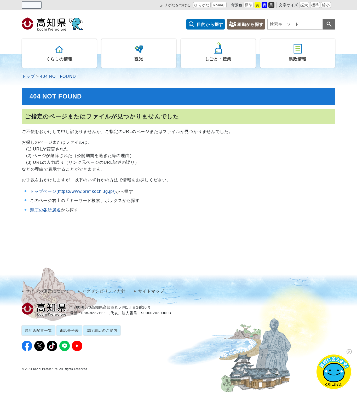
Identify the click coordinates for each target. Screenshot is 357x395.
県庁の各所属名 (45, 210)
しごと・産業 (218, 59)
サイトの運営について (48, 291)
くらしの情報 (59, 59)
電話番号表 (69, 330)
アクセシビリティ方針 (104, 291)
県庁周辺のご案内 (102, 330)
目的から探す (210, 24)
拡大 (304, 5)
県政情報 (297, 59)
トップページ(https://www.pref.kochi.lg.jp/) (73, 191)
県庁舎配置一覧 (38, 330)
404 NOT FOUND (58, 76)
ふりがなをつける (175, 5)
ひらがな (202, 5)
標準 (248, 5)
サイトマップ (151, 291)
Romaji (219, 5)
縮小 (326, 5)
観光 (138, 59)
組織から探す (250, 24)
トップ (28, 76)
